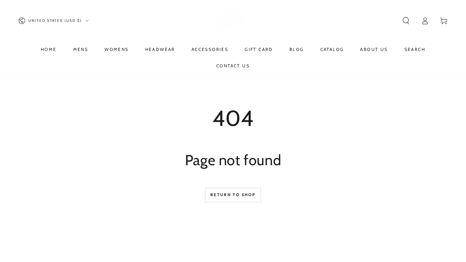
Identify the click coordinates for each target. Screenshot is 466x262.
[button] (405, 21)
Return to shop (233, 194)
